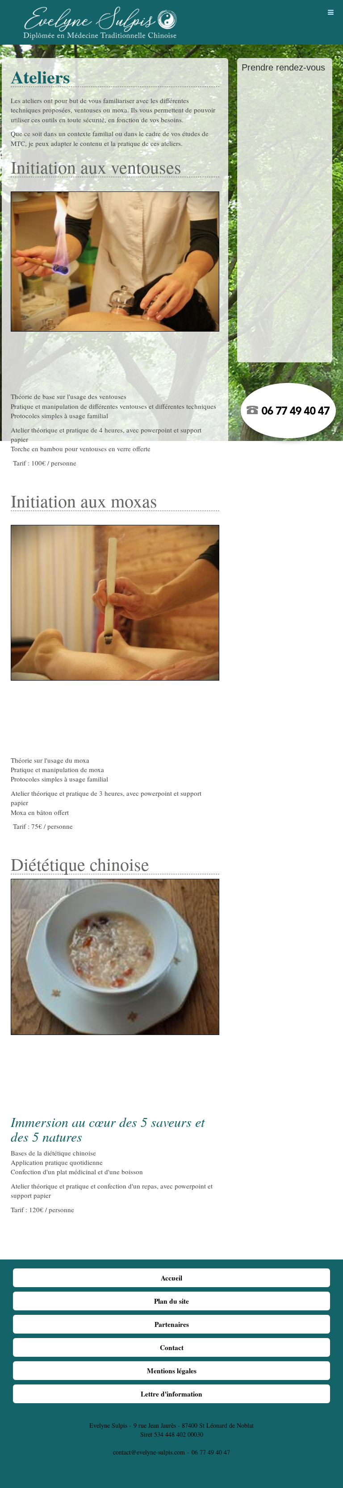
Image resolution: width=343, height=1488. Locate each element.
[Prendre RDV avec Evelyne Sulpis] (284, 412)
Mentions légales (172, 1371)
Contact (172, 1347)
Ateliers (40, 76)
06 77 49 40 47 (211, 1452)
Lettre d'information (171, 1394)
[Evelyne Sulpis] (100, 16)
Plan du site (171, 1301)
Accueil (171, 1278)
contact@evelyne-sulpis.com (149, 1452)
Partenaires (172, 1324)
